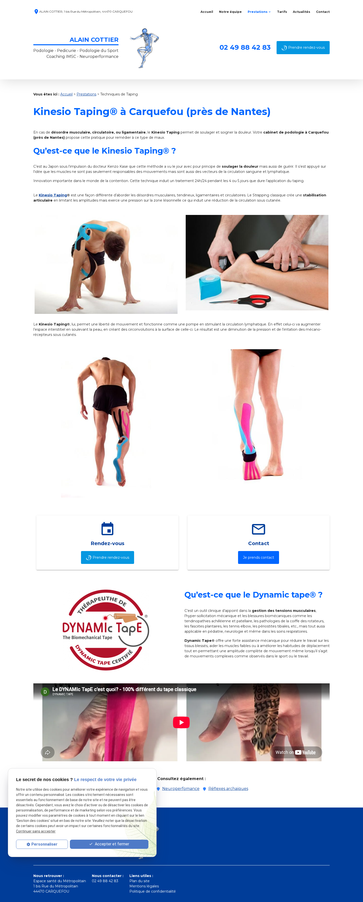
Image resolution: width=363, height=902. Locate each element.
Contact (323, 12)
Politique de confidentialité (152, 891)
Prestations (257, 12)
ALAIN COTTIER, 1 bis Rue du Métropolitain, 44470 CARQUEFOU (83, 12)
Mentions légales (144, 886)
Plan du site (139, 881)
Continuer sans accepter (36, 831)
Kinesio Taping (53, 195)
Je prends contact (258, 557)
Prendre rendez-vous (306, 47)
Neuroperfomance (181, 788)
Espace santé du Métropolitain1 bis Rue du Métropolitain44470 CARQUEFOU (59, 886)
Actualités (301, 12)
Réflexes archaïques (228, 788)
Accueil (207, 12)
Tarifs (282, 12)
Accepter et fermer (111, 844)
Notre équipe (230, 12)
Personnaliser (44, 844)
